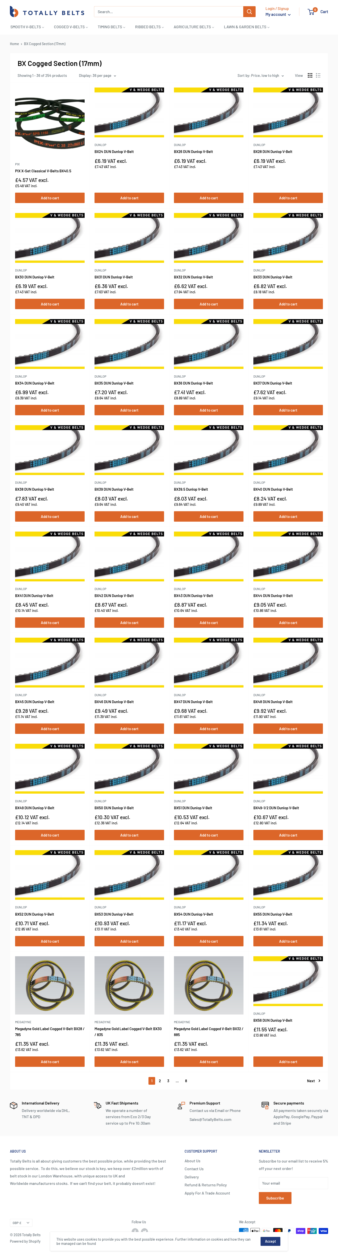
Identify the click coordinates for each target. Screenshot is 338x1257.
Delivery (192, 1176)
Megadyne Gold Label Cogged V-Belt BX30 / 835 (128, 1031)
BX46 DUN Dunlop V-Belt (114, 701)
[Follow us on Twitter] (144, 1231)
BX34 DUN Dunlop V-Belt (34, 383)
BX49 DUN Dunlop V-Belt (34, 808)
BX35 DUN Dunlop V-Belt (114, 383)
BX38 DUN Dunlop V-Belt (34, 489)
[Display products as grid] (310, 75)
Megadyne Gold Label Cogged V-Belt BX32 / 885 (208, 1031)
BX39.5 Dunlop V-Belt (191, 489)
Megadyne (23, 1022)
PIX (17, 164)
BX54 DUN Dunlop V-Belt (193, 914)
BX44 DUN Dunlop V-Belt (273, 595)
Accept (270, 1241)
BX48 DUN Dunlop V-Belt (273, 701)
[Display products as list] (318, 75)
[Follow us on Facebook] (135, 1231)
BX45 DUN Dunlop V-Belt (34, 701)
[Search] (249, 11)
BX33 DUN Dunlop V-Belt (272, 277)
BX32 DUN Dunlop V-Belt (193, 277)
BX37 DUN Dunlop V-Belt (272, 383)
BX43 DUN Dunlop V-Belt (193, 595)
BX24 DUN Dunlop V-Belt (114, 151)
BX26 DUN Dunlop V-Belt (193, 151)
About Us (192, 1160)
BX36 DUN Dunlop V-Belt (193, 383)
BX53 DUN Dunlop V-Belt (114, 914)
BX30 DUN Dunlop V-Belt (34, 277)
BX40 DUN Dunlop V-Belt (273, 489)
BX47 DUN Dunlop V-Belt (193, 701)
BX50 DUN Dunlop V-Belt (114, 808)
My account (276, 14)
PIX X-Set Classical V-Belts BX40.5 (43, 171)
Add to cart (50, 198)
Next (311, 1080)
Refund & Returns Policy (206, 1184)
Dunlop (100, 145)
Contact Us (194, 1168)
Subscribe (275, 1198)
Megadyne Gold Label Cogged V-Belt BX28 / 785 (50, 1031)
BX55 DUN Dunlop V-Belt (272, 914)
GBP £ (17, 1223)
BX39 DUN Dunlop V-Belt (114, 489)
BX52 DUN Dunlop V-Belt (34, 914)
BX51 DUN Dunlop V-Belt (193, 808)
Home (14, 44)
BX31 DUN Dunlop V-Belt (114, 277)
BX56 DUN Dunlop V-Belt (272, 1020)
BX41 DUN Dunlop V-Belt (34, 595)
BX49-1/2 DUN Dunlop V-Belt (276, 808)
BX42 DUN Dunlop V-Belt (114, 595)
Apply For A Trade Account (207, 1193)
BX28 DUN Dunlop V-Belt (272, 151)
